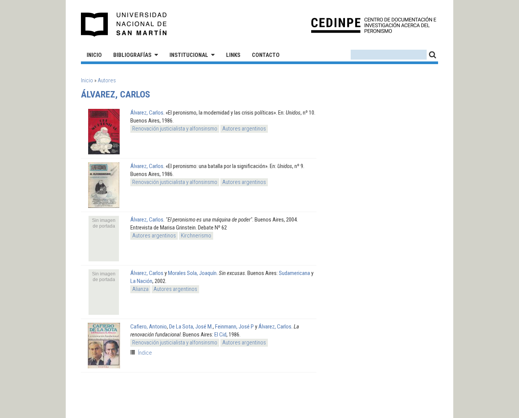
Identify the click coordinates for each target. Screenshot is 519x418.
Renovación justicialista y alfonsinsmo (174, 128)
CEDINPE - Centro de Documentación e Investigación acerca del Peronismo (373, 25)
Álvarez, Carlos (146, 112)
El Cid (220, 334)
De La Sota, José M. (191, 326)
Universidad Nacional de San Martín (124, 25)
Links (233, 55)
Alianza (140, 289)
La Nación (141, 281)
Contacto (266, 55)
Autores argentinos (244, 128)
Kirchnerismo (196, 235)
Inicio (94, 55)
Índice (145, 352)
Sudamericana (294, 273)
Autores (107, 80)
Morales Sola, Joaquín (192, 273)
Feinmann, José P (234, 326)
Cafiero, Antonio (148, 326)
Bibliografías (132, 55)
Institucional (188, 55)
